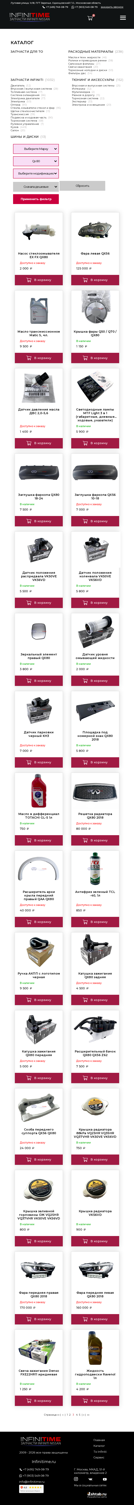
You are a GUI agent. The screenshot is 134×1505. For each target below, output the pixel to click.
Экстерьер (82, 101)
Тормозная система (27, 120)
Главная (99, 1440)
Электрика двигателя (28, 98)
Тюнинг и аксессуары (97, 80)
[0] (90, 18)
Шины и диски (28, 137)
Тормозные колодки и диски (90, 70)
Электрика (21, 101)
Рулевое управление (27, 123)
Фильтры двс (80, 73)
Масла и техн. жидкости (87, 57)
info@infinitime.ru (32, 1481)
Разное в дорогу (86, 95)
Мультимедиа (83, 91)
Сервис (98, 1457)
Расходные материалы (95, 51)
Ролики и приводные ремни (90, 60)
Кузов (19, 127)
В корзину (42, 280)
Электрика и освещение (91, 104)
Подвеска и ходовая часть (32, 117)
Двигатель (21, 85)
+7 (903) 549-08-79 (86, 7)
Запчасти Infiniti (33, 80)
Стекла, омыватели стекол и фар (36, 107)
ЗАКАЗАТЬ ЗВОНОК (112, 7)
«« (58, 1414)
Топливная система (27, 91)
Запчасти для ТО (27, 51)
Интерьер (82, 88)
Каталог (99, 1445)
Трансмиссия (23, 114)
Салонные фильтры (84, 63)
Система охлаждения (28, 95)
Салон (18, 130)
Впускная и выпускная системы (96, 85)
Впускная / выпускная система (34, 88)
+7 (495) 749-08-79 (56, 7)
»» (88, 1414)
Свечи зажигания (83, 66)
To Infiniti (100, 1451)
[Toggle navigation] (123, 18)
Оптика (19, 104)
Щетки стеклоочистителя (30, 111)
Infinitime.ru (44, 1461)
